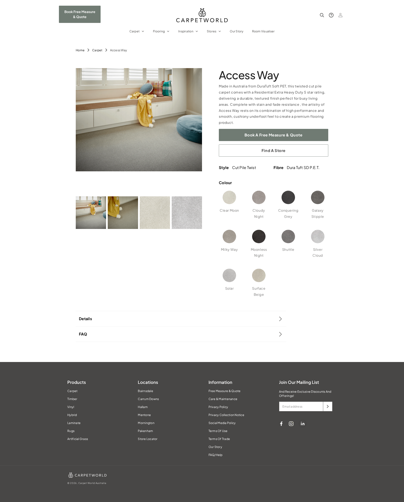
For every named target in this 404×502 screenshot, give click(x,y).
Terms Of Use (218, 431)
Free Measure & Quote (225, 391)
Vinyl (70, 407)
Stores (212, 31)
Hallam (143, 407)
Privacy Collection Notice (226, 415)
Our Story (215, 447)
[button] (137, 34)
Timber (72, 399)
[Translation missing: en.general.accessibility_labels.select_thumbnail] (91, 212)
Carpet (134, 31)
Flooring (159, 31)
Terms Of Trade (219, 439)
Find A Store (274, 150)
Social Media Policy (222, 423)
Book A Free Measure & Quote (273, 134)
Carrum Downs (148, 399)
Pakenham (145, 431)
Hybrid (72, 415)
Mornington (146, 423)
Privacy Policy (218, 407)
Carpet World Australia (92, 483)
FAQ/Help (216, 455)
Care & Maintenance (223, 399)
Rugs (70, 431)
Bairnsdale (145, 391)
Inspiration (185, 31)
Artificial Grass (77, 439)
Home (80, 50)
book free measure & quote (79, 14)
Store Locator (147, 439)
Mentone (144, 415)
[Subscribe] (327, 406)
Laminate (74, 423)
